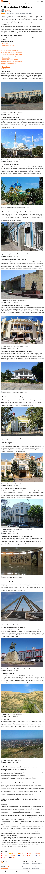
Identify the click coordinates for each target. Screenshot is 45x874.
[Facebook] (7, 866)
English (4, 853)
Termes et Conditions (36, 866)
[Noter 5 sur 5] (6, 13)
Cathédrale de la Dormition (8, 47)
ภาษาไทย (13, 857)
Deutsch (21, 853)
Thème (5, 873)
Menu (39, 873)
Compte (17, 873)
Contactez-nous (25, 866)
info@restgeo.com (4, 868)
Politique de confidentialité (37, 863)
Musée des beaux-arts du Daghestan (10, 59)
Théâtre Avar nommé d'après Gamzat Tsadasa (12, 54)
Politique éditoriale (25, 865)
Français (41, 1)
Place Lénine (5, 43)
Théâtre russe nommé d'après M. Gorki (10, 50)
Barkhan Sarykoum (6, 66)
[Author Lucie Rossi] (2, 10)
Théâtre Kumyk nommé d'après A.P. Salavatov (12, 52)
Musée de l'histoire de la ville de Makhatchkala (12, 61)
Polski (4, 857)
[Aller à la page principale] (5, 1)
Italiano (38, 853)
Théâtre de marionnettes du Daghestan (10, 56)
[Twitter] (8, 866)
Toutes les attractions (26, 868)
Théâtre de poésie (6, 58)
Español (13, 853)
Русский (22, 855)
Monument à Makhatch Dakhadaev (9, 65)
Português (5, 855)
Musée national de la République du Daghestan (12, 49)
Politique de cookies (35, 868)
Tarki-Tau (4, 68)
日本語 (30, 853)
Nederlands (13, 855)
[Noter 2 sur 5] (2, 13)
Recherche (28, 873)
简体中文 (30, 855)
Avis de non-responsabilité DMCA (38, 865)
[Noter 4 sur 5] (4, 13)
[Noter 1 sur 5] (1, 13)
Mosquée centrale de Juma (8, 45)
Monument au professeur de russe (9, 63)
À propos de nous (25, 863)
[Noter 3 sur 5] (3, 13)
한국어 (38, 855)
